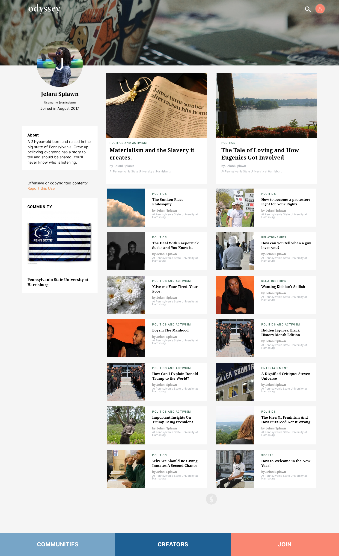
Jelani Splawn (124, 166)
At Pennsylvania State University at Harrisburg (140, 171)
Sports (267, 455)
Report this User (41, 188)
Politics (228, 143)
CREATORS (173, 544)
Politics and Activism (128, 143)
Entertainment (274, 368)
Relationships (273, 237)
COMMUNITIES (58, 544)
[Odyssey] (44, 9)
